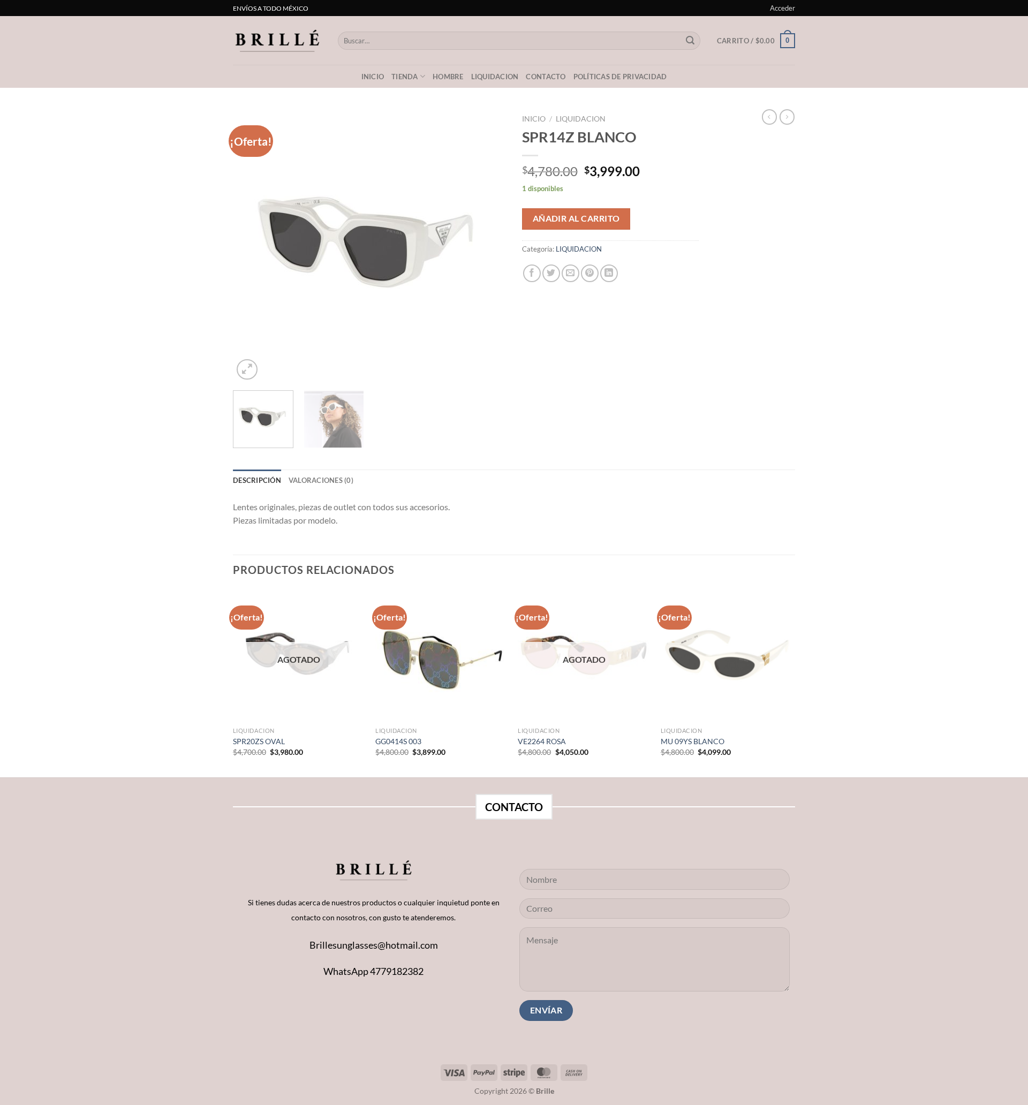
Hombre (448, 76)
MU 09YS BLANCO (692, 741)
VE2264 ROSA (542, 741)
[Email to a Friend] (570, 273)
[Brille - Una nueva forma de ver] (277, 40)
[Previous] (251, 245)
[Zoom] (247, 369)
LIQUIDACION (495, 76)
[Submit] (690, 41)
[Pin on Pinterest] (590, 273)
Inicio (372, 76)
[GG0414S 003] (441, 655)
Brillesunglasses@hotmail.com (373, 945)
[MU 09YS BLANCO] (727, 655)
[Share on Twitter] (551, 273)
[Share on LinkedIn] (609, 273)
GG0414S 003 (398, 741)
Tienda (404, 76)
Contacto (545, 76)
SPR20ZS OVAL (259, 741)
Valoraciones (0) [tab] (321, 480)
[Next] (487, 245)
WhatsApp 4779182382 (373, 971)
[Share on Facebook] (532, 273)
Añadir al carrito (576, 218)
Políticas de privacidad (620, 76)
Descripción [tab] (257, 480)
